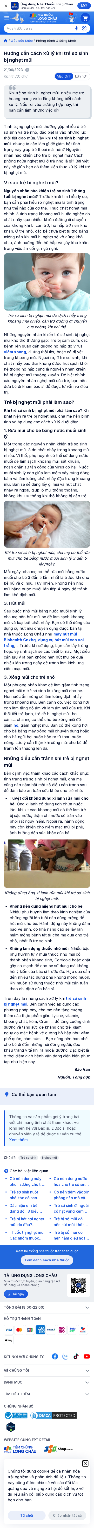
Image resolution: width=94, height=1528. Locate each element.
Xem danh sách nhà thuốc (47, 1260)
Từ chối (26, 1515)
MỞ (84, 6)
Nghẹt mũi (49, 1157)
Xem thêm (18, 1139)
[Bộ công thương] (15, 1415)
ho (15, 725)
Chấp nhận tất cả (67, 1515)
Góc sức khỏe (22, 40)
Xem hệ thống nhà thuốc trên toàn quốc (47, 1251)
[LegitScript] (28, 1427)
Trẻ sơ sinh (28, 1157)
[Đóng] (5, 6)
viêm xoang (15, 351)
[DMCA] (53, 1415)
